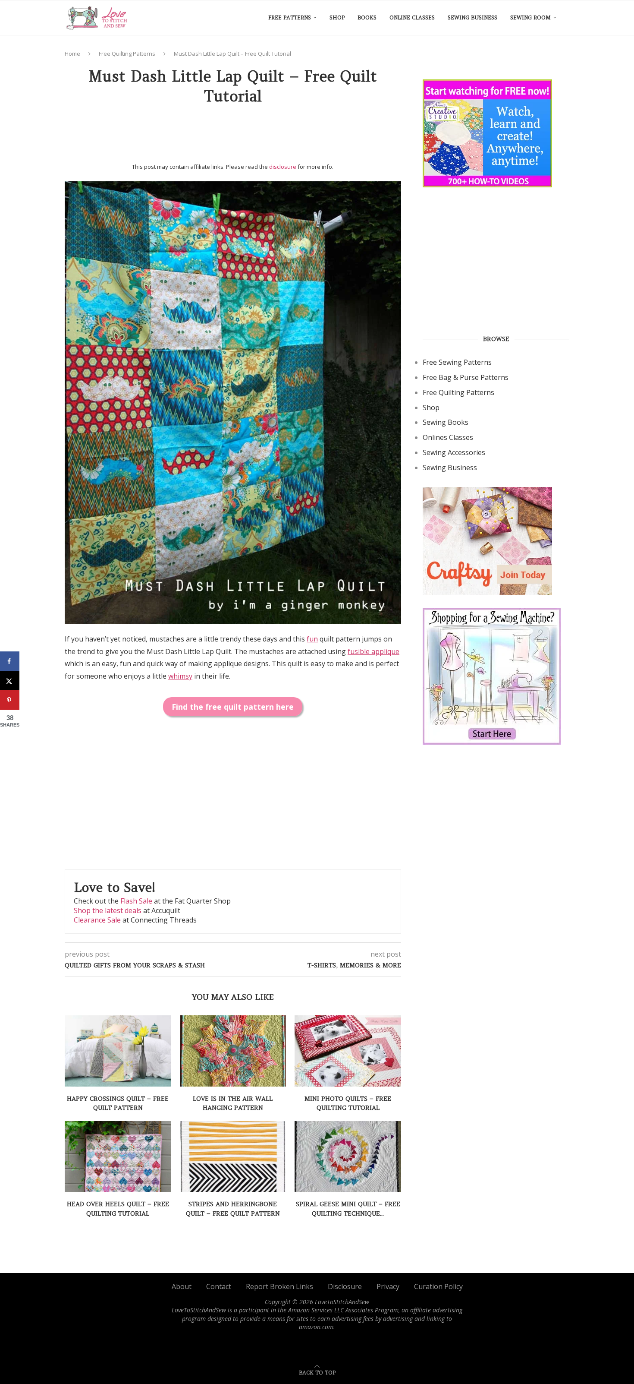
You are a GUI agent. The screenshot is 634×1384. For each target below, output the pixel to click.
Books (367, 17)
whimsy (180, 676)
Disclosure (345, 1286)
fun (312, 639)
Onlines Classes (448, 437)
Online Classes (412, 17)
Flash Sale (136, 901)
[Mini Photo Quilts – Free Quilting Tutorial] (348, 1050)
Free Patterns (289, 17)
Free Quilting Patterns (127, 53)
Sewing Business (472, 17)
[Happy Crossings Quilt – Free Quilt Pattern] (118, 1050)
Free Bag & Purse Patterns (465, 377)
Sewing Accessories (454, 452)
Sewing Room (530, 17)
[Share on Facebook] (9, 661)
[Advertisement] (233, 136)
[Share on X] (9, 680)
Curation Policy (438, 1286)
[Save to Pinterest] (9, 700)
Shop (337, 17)
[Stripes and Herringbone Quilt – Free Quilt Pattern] (233, 1156)
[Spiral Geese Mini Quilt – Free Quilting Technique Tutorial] (348, 1156)
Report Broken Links (279, 1286)
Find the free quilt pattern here (233, 706)
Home (72, 53)
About (181, 1286)
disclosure (282, 167)
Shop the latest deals (107, 910)
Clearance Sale (97, 920)
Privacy (388, 1286)
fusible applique (373, 651)
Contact (218, 1286)
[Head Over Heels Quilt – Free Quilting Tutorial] (118, 1156)
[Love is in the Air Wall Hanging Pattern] (233, 1050)
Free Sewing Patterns (457, 362)
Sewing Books (445, 422)
